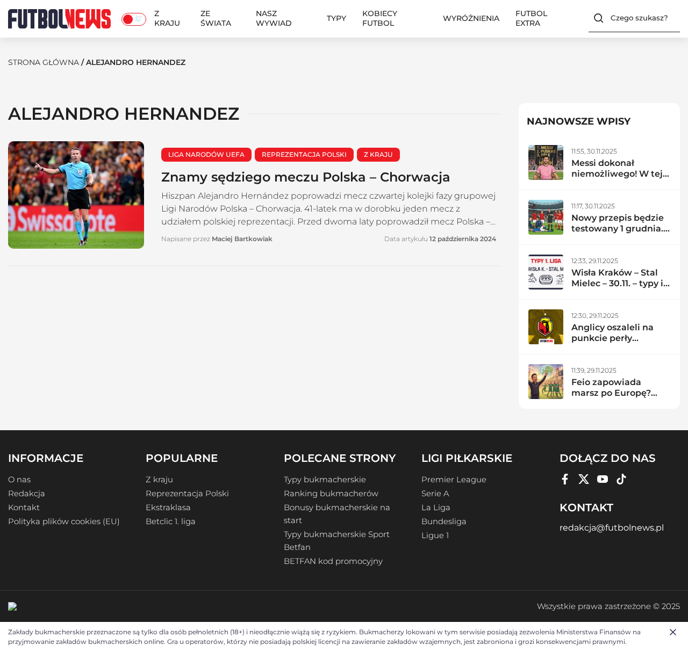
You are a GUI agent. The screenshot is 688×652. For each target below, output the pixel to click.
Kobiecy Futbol (379, 18)
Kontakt (24, 507)
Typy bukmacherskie (325, 479)
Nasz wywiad (274, 18)
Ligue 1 (435, 535)
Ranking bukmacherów (331, 493)
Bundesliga (444, 521)
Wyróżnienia (471, 18)
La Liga (435, 507)
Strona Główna (43, 62)
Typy (336, 18)
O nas (19, 479)
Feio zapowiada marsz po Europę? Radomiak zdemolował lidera (612, 398)
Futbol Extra (531, 18)
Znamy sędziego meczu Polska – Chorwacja (305, 177)
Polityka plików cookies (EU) (64, 521)
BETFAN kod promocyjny (333, 561)
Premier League (453, 479)
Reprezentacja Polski (187, 493)
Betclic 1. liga (171, 521)
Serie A (435, 493)
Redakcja (26, 493)
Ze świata (215, 18)
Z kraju (167, 18)
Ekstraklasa (168, 507)
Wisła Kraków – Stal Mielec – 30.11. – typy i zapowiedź (617, 283)
